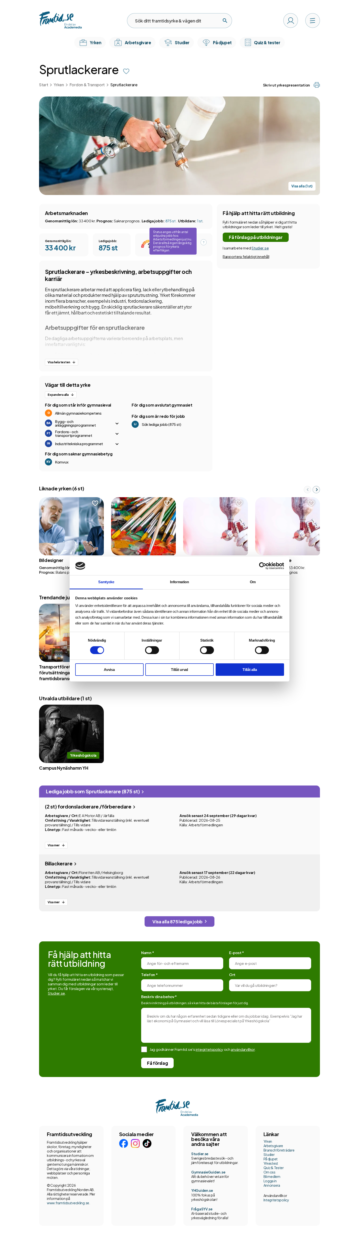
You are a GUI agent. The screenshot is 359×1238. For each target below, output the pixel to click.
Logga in (270, 1181)
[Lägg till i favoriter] (126, 71)
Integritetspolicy (276, 1200)
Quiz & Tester (274, 1167)
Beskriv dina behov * (159, 996)
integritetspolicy (209, 1049)
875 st (170, 220)
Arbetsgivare (273, 1145)
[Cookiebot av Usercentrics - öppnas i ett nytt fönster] (262, 566)
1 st (199, 220)
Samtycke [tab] (106, 582)
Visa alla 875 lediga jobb (177, 921)
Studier (269, 1154)
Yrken (59, 84)
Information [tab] (179, 582)
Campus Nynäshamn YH (63, 768)
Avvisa (109, 669)
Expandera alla (58, 395)
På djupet (271, 1159)
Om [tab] (253, 582)
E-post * (236, 952)
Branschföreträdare (279, 1150)
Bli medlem (272, 1176)
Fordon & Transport (87, 84)
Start (43, 84)
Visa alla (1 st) (302, 186)
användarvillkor (243, 1049)
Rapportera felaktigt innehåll (246, 256)
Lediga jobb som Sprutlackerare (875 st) (93, 791)
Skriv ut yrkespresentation (286, 85)
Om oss (269, 1172)
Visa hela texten (59, 362)
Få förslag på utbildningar (256, 237)
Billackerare (59, 863)
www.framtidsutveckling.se (68, 1203)
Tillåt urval (179, 669)
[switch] (152, 650)
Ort (232, 974)
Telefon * (149, 974)
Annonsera (272, 1185)
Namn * (147, 952)
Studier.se (260, 248)
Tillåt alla (250, 669)
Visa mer (54, 845)
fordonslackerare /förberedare (88, 806)
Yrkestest (271, 1163)
